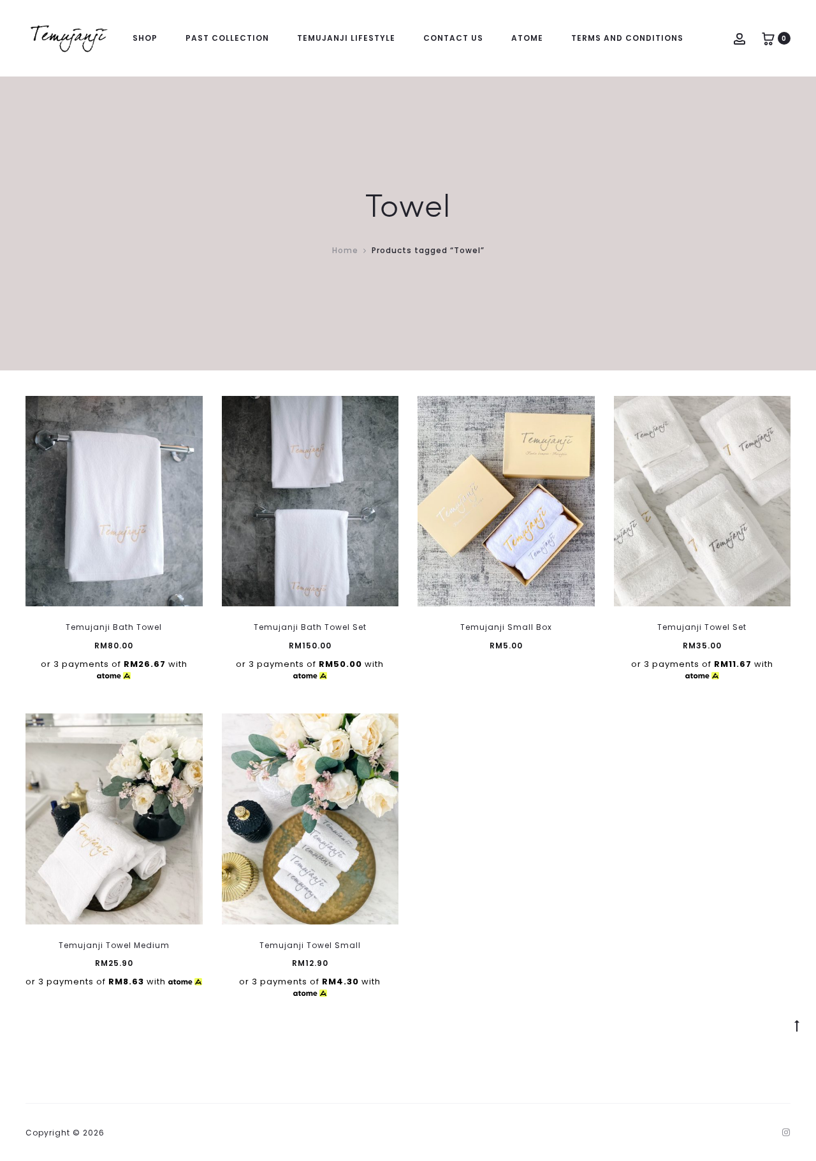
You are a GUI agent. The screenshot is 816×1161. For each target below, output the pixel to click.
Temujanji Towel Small (310, 945)
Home (345, 250)
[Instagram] (786, 1132)
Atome (527, 38)
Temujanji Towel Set (702, 627)
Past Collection (227, 38)
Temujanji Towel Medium (114, 945)
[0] (768, 38)
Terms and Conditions (627, 38)
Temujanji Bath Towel (114, 627)
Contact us (453, 38)
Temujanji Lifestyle (346, 38)
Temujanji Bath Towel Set (310, 627)
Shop (145, 38)
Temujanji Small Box (506, 627)
